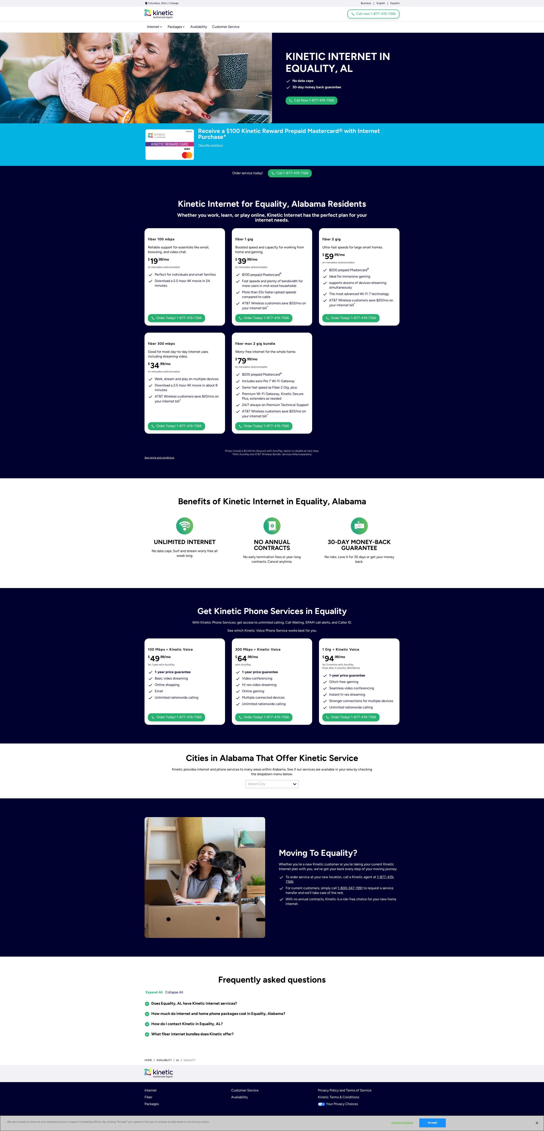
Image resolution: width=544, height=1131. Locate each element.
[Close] (537, 1123)
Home (148, 1060)
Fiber (148, 1097)
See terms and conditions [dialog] (159, 458)
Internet (150, 1090)
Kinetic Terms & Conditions (338, 1097)
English (381, 3)
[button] (295, 784)
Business (366, 3)
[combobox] (267, 784)
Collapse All (174, 992)
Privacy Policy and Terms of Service (344, 1090)
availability (164, 1060)
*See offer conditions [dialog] (210, 145)
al (177, 1060)
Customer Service (245, 1090)
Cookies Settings (402, 1122)
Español (395, 3)
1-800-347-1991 (350, 888)
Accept (432, 1122)
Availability (239, 1097)
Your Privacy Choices (342, 1104)
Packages (151, 1104)
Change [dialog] (173, 3)
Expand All (154, 992)
